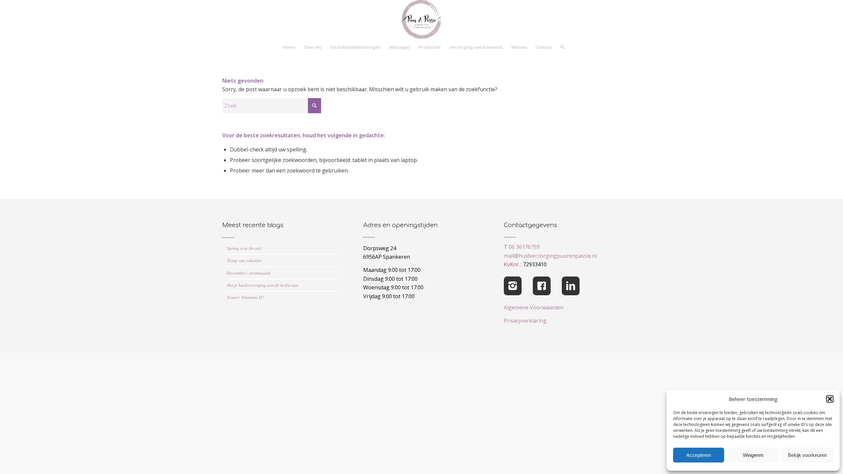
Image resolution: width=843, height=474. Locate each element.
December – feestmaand (248, 273)
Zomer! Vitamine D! (245, 297)
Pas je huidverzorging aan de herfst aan (262, 285)
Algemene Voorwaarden (533, 307)
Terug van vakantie (244, 260)
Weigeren (753, 455)
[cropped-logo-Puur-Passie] (421, 19)
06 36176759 (524, 246)
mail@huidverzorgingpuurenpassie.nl (550, 255)
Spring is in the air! (244, 248)
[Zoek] (560, 47)
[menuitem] (289, 47)
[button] (830, 399)
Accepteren (698, 455)
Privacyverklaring (525, 320)
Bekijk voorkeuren (807, 455)
